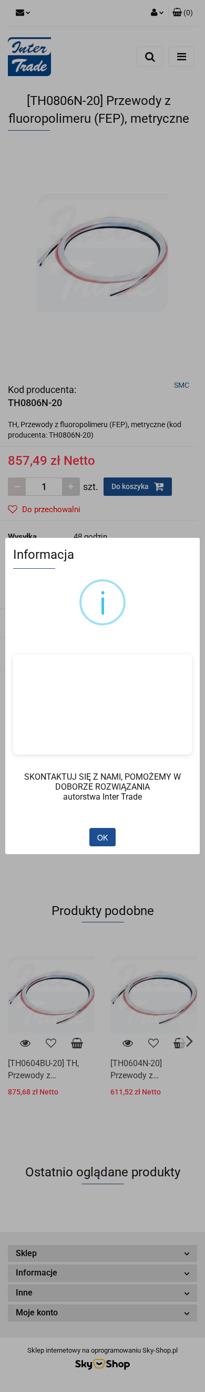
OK (102, 837)
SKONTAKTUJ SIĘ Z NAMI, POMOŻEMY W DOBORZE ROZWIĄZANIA (102, 782)
